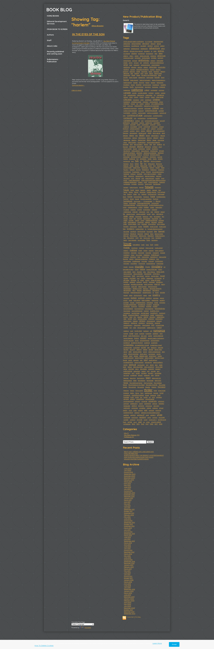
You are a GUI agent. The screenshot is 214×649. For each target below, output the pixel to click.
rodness (146, 331)
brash (133, 85)
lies (124, 238)
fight (150, 166)
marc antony (159, 250)
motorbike (159, 263)
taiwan (140, 375)
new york (160, 271)
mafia (156, 245)
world (145, 420)
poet (149, 295)
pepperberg (127, 288)
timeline (126, 393)
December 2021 (129, 612)
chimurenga (154, 102)
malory (125, 250)
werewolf (140, 415)
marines (133, 253)
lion (141, 238)
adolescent (144, 48)
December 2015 (129, 552)
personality (127, 290)
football (132, 170)
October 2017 (128, 578)
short (125, 354)
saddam (155, 333)
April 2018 (127, 584)
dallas (143, 131)
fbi (141, 163)
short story (143, 354)
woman (154, 417)
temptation (141, 380)
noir (133, 276)
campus (161, 90)
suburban (137, 371)
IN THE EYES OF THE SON (88, 34)
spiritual (132, 364)
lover (143, 245)
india (140, 207)
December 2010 (129, 496)
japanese (138, 216)
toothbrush (148, 393)
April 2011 (127, 502)
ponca (162, 298)
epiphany (153, 157)
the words (140, 387)
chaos (142, 97)
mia (157, 259)
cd (154, 95)
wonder (125, 420)
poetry (156, 295)
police (134, 297)
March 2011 (128, 500)
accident (143, 46)
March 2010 (128, 481)
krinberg (130, 229)
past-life (134, 286)
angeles (153, 58)
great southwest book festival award (153, 180)
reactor (139, 317)
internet (135, 212)
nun (138, 278)
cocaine (140, 108)
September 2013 (129, 533)
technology (140, 378)
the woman (132, 387)
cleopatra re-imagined (151, 106)
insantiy (133, 209)
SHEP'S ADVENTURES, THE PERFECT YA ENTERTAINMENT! (144, 455)
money (126, 263)
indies (152, 207)
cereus (125, 97)
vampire (147, 403)
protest (155, 306)
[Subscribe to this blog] (124, 618)
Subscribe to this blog (134, 617)
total (161, 393)
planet (125, 295)
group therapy (153, 182)
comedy (126, 113)
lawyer (161, 231)
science (126, 342)
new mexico (151, 272)
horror (126, 199)
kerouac (154, 222)
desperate (126, 140)
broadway (155, 85)
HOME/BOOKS (53, 16)
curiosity (160, 129)
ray (135, 317)
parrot (157, 284)
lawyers (126, 234)
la (145, 229)
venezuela (126, 406)
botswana (160, 82)
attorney (153, 67)
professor (126, 306)
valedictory (134, 403)
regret (130, 319)
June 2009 (128, 468)
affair (163, 48)
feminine (159, 164)
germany (126, 178)
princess (162, 302)
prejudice (150, 302)
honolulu (146, 197)
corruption (134, 123)
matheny (126, 255)
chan (131, 97)
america (153, 56)
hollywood (152, 194)
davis (131, 135)
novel (162, 276)
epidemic (145, 157)
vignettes (142, 408)
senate (151, 349)
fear (145, 164)
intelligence (127, 212)
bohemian (141, 77)
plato (130, 295)
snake (160, 356)
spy (147, 365)
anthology (143, 60)
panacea (152, 282)
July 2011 (127, 507)
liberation (150, 236)
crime (140, 127)
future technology (158, 172)
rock (131, 331)
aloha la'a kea (144, 56)
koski (146, 226)
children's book (136, 102)
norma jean (155, 276)
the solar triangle (151, 385)
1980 (151, 424)
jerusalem (157, 216)
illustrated (132, 203)
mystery (156, 266)
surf (133, 373)
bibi (132, 73)
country (126, 124)
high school (161, 192)
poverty (162, 300)
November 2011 (129, 513)
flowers (125, 170)
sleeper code (143, 356)
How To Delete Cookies (44, 645)
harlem (125, 187)
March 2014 (128, 535)
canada (127, 92)
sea (148, 347)
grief (145, 182)
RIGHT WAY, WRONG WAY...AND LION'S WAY (139, 452)
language (141, 231)
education (136, 151)
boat (159, 75)
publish (146, 311)
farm (131, 164)
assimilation (155, 65)
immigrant (155, 203)
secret (160, 347)
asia (130, 65)
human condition (146, 199)
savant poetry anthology (156, 338)
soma (130, 360)
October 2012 (128, 524)
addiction (126, 48)
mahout (141, 248)
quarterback (144, 315)
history (129, 194)
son (141, 360)
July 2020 (127, 606)
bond (162, 77)
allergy (125, 56)
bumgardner (139, 87)
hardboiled (156, 184)
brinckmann (147, 85)
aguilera (147, 51)
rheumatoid (146, 325)
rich (152, 325)
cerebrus (160, 95)
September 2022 (129, 613)
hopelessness (160, 197)
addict (162, 46)
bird (142, 73)
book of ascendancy (158, 80)
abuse (159, 43)
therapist (161, 387)
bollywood (150, 77)
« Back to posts (76, 90)
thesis (132, 390)
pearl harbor (142, 286)
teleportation (127, 380)
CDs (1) (126, 433)
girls (132, 178)
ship (163, 352)
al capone (126, 53)
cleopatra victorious (130, 108)
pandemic (159, 282)
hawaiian (158, 187)
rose (131, 333)
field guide (143, 166)
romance (159, 330)
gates (159, 174)
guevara (162, 182)
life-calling (130, 238)
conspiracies (152, 118)
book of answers (145, 80)
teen (148, 377)
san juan (144, 336)
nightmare (127, 276)
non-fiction (140, 276)
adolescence (135, 48)
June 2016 (127, 558)
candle (134, 93)
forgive (138, 170)
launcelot (150, 231)
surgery (150, 373)
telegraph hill (156, 378)
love (127, 243)
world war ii (153, 420)
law (155, 231)
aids (155, 51)
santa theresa (128, 338)
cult (148, 129)
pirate (162, 292)
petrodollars (147, 290)
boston (153, 82)
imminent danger (129, 205)
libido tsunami (160, 236)
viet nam (156, 406)
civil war (130, 106)
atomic (140, 67)
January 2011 (128, 498)
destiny (134, 140)
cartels (157, 93)
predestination (140, 302)
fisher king (136, 167)
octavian (158, 278)
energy (139, 155)
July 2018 (127, 587)
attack (146, 67)
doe (150, 144)
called (146, 90)
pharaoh (126, 292)
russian (148, 333)
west (147, 415)
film (154, 166)
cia (137, 104)
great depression (134, 180)
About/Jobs (52, 46)
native (142, 269)
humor (155, 199)
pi (153, 292)
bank (150, 71)
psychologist (149, 309)
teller (135, 380)
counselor (156, 123)
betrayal (126, 73)
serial (125, 352)
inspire (154, 209)
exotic (155, 159)
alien (161, 53)
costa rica (149, 123)
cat (124, 95)
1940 (142, 424)
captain (151, 93)
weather (126, 415)
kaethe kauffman (151, 220)
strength (151, 369)
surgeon (144, 373)
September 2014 (129, 541)
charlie (147, 97)
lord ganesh (132, 240)
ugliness (159, 397)
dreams (148, 147)
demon (134, 138)
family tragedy (156, 161)
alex (156, 53)
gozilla (157, 178)
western (153, 415)
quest (152, 315)
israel (148, 214)
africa (125, 51)
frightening (127, 172)
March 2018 (128, 582)
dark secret (156, 133)
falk (137, 161)
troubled (126, 397)
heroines (142, 192)
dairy (138, 131)
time (155, 390)
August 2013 (128, 532)
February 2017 (129, 567)
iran (148, 212)
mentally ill (154, 257)
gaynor (131, 176)
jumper (131, 220)
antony (153, 60)
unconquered (149, 399)
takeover (147, 375)
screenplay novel (142, 345)
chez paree (159, 97)
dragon (132, 146)
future (148, 172)
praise (132, 302)
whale (159, 415)
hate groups (134, 187)
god (142, 178)
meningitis (145, 257)
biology (136, 73)
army (131, 63)
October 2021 (128, 610)
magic (126, 247)
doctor (146, 144)
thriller (148, 390)
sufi (148, 371)
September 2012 (129, 522)
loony (125, 240)
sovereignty (128, 362)
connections (142, 118)
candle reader (142, 93)
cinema (147, 104)
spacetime (148, 362)
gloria (137, 178)
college (155, 108)
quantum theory (133, 315)
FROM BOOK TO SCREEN (57, 29)
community (157, 115)
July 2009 (127, 470)
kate (124, 222)
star (156, 365)
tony (141, 393)
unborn (132, 399)
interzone (142, 212)
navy (160, 269)
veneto (161, 403)
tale (152, 375)
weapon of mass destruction (150, 412)
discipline (161, 140)
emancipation (131, 155)
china (161, 102)
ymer (148, 422)
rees (124, 319)
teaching (133, 378)
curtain (132, 131)
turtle (137, 397)
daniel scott (142, 133)
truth (132, 397)
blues (138, 75)
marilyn (126, 252)
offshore (133, 280)
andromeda (146, 58)
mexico (152, 259)
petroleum (155, 290)
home (129, 196)
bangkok (144, 71)
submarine (127, 371)
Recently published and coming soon (55, 52)
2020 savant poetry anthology (133, 41)
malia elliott (159, 248)
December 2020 (129, 608)
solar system (149, 358)
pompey (156, 298)
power (126, 302)
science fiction (137, 342)
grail (162, 178)
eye (132, 161)
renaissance (151, 321)
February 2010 (129, 480)
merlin (131, 259)
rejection (151, 319)
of (163, 278)
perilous (145, 288)
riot (130, 327)
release (135, 321)
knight (125, 226)
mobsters (159, 261)
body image (133, 77)
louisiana (154, 240)
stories (131, 369)
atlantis (133, 67)
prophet (148, 306)
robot (159, 327)
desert (155, 138)
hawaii (149, 187)
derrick (149, 138)
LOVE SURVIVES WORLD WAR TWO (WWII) (138, 457)
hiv (139, 194)
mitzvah (151, 261)
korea (140, 226)
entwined (126, 157)
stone (125, 369)
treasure (153, 395)
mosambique (150, 263)
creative (126, 127)
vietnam (126, 408)
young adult (156, 422)
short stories (133, 354)
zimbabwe (126, 424)
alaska (134, 53)
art (141, 63)
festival (125, 166)
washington (128, 412)
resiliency (141, 323)
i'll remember (147, 201)
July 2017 (127, 574)
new (144, 272)
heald (137, 190)
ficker (132, 166)
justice (137, 220)
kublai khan (140, 229)
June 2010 (127, 487)
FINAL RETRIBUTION (131, 453)
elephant (139, 153)
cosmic (141, 123)
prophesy (141, 306)
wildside (126, 417)
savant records (128, 340)
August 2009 (128, 472)
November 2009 (129, 476)
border (135, 82)
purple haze (135, 313)
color (161, 108)
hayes (126, 190)
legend (146, 234)
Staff (49, 40)
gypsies (134, 184)
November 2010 (129, 494)
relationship (127, 321)
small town (152, 356)
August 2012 (128, 520)
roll (151, 331)
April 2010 (127, 483)
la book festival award (155, 229)
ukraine (126, 399)
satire (136, 338)
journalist (155, 218)
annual (134, 60)
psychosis (126, 311)
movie (125, 267)
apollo (125, 63)
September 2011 (129, 509)
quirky (125, 317)
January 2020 (129, 599)
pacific (145, 282)
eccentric (155, 149)
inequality (158, 207)
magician (134, 248)
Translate (88, 627)
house (137, 199)
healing (142, 190)
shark (145, 352)
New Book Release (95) (132, 435)
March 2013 (128, 528)
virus (130, 410)
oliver (142, 280)
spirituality (141, 365)
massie (162, 253)
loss (148, 240)
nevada (139, 272)
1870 (138, 424)
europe (160, 157)
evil (137, 159)
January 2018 (128, 580)
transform (126, 395)
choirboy (126, 104)
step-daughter (138, 367)
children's (126, 102)
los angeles (141, 240)
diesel (154, 140)
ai (151, 51)
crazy (159, 124)
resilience (134, 323)
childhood (148, 100)
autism (132, 69)
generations (139, 176)
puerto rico (154, 311)
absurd (153, 43)
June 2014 (127, 537)
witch (149, 417)
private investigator (129, 304)
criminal (147, 126)
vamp (141, 403)
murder (139, 266)
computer (128, 118)
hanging (141, 184)
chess (153, 97)
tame (157, 375)
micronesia (127, 261)
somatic (136, 360)
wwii (140, 422)
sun (158, 371)
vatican (154, 403)
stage (152, 365)
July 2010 (127, 489)
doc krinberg (138, 144)
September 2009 (129, 474)
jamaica (159, 214)
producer (156, 304)
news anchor (127, 274)
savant (143, 338)
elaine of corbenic (129, 153)
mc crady (139, 255)
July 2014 (127, 539)
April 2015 (127, 545)
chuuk (133, 104)
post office (136, 300)
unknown (161, 401)
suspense (133, 375)
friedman (161, 170)
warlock (151, 410)
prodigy (149, 304)
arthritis (146, 63)
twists (145, 397)
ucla (153, 397)
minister (144, 261)
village (149, 408)
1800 (133, 424)
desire (162, 138)
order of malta (155, 280)
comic (134, 113)
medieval (147, 255)
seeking (139, 349)
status (130, 367)
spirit (125, 365)
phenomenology (136, 292)
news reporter (138, 274)
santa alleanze (158, 336)
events (125, 159)
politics (149, 298)
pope (130, 300)
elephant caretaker (150, 153)
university (152, 401)
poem (145, 295)
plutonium (138, 295)
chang (136, 97)
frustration (135, 172)
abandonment (158, 41)
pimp (157, 292)
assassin (136, 65)
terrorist (158, 380)
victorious (149, 406)
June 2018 (127, 586)
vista (135, 410)
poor (125, 300)
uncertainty (140, 399)
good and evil (149, 178)
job (135, 218)
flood (162, 167)
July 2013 (127, 530)
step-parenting (149, 367)
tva (141, 397)
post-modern (146, 300)
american (161, 56)
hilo (124, 194)
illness (125, 203)
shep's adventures (154, 352)
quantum (154, 313)
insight (139, 209)
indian (146, 207)
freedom (145, 169)
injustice (126, 209)
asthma (126, 67)
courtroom (145, 124)
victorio (141, 406)
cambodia (154, 90)
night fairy (156, 274)
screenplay (128, 345)
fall (141, 161)
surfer (138, 373)
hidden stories (151, 192)
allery (131, 56)
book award (134, 80)
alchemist (141, 53)
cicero (142, 104)
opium (147, 280)
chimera (145, 102)
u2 (150, 397)
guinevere (126, 184)
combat (161, 111)
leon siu (126, 236)
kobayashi (133, 226)
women (162, 417)
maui (132, 255)
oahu (143, 278)
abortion (145, 43)
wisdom (142, 417)
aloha (136, 56)
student (157, 369)
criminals (154, 127)
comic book (142, 113)
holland (143, 194)
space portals (138, 362)
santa (150, 336)
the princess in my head (136, 385)
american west (128, 58)
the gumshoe (148, 383)
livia (152, 238)
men (138, 257)
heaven (154, 190)
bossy (147, 82)
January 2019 (129, 591)
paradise (126, 284)
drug (160, 147)
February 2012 (129, 515)
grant (125, 180)
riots (134, 327)
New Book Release (109, 41)
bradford (126, 85)
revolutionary (127, 325)
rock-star (138, 331)
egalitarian (154, 151)
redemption (160, 317)
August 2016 (128, 559)
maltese (133, 250)
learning (140, 234)
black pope (158, 73)
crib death (133, 127)
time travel (161, 390)
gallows (132, 174)
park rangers (148, 284)
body (125, 77)
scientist (147, 343)
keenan (147, 222)
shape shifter (137, 352)
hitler (135, 194)
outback (132, 282)
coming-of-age (134, 115)
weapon (137, 412)
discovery (132, 142)
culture (153, 129)
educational (145, 151)
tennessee (150, 380)
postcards (155, 300)
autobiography (142, 69)
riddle (125, 327)
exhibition (143, 159)
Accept (174, 644)
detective (141, 140)
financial (160, 166)
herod (125, 192)
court (138, 124)
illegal (158, 201)
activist (156, 46)
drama (140, 146)
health (149, 190)
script (143, 347)
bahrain (132, 71)
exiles (149, 159)
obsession (150, 278)
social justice (139, 358)
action (150, 46)
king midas (161, 224)
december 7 (155, 135)
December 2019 (129, 597)
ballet (138, 71)
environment (136, 157)
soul (145, 360)
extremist (126, 161)
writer (130, 422)
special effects (158, 362)
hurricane (137, 201)
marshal (148, 253)
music (147, 267)
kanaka (161, 220)
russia (141, 333)
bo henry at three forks (149, 75)
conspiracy (128, 120)
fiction (137, 166)
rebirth (146, 317)
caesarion (126, 90)
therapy (126, 390)
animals (160, 58)
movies (131, 267)
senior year (158, 349)
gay (125, 176)
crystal (143, 129)
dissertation (142, 142)
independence (132, 207)
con (135, 118)
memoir (126, 257)
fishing (152, 167)
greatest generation (130, 182)
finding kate (127, 167)
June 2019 (127, 595)
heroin (136, 192)
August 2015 (128, 550)
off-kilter (126, 280)
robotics (126, 331)
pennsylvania (152, 286)
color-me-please (130, 110)
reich (134, 319)
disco (125, 142)
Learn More (157, 643)
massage (156, 253)
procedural (141, 304)
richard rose (160, 325)
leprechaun (133, 236)
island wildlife (140, 214)
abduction (126, 43)
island (156, 212)
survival (126, 375)
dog (154, 144)
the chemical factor (136, 383)
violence (155, 408)
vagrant (126, 403)
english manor (155, 155)
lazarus (133, 234)
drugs (135, 149)
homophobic (138, 197)
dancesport (133, 133)
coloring (141, 111)
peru (133, 290)
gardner (139, 174)
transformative (138, 395)
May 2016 (127, 556)
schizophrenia (144, 340)
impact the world (142, 205)
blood (133, 75)
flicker (158, 167)
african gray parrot (136, 51)
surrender (158, 373)
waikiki (140, 410)
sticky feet (159, 367)
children (156, 99)
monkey (134, 263)
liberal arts (142, 236)
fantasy (126, 164)
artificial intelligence (157, 63)
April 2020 (127, 602)
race (130, 317)
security (132, 349)
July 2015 (127, 548)
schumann (155, 340)
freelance (153, 170)
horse (132, 199)
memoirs (133, 257)
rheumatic (137, 325)
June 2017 (127, 573)
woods (139, 419)
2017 (156, 424)
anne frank (127, 60)
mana (145, 250)
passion (126, 286)
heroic (131, 192)
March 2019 (128, 593)
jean (151, 216)
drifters (154, 147)
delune (162, 135)
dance (149, 131)
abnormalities (136, 43)
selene (145, 349)
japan (131, 216)
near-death (127, 272)
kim (139, 224)
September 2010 (129, 493)
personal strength (155, 288)
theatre (153, 387)
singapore (151, 354)
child (142, 100)
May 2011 (127, 504)
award (152, 69)
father (137, 164)
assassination (145, 65)
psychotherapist (137, 311)
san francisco (134, 336)
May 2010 (127, 485)
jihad (130, 218)
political (141, 298)
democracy (127, 138)
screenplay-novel (156, 345)
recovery (152, 317)
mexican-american (141, 259)
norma (147, 276)
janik (125, 216)
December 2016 (129, 563)
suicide (153, 371)
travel (147, 395)
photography (147, 292)
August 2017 (128, 576)
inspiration (146, 209)
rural (136, 333)
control (137, 121)
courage (132, 124)
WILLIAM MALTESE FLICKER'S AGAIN (136, 459)
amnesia (138, 58)
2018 (160, 424)
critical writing (135, 129)
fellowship (151, 164)
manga (151, 250)
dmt (131, 144)
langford (133, 231)
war (145, 410)
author (126, 69)
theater (147, 387)
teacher (126, 378)
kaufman (140, 222)
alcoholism (149, 53)
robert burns (151, 327)
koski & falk (154, 226)
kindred (144, 224)
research (126, 323)
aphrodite (160, 60)
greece (140, 182)
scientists (154, 343)
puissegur (126, 313)
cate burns (140, 95)
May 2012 (127, 517)
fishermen (144, 167)
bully (132, 87)
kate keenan (132, 222)
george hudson (150, 176)
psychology (160, 308)
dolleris (159, 144)
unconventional (128, 401)
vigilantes (134, 408)
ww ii (135, 422)
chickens (136, 100)
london (158, 238)
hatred (141, 187)
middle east (136, 261)
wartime (158, 410)
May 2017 (127, 571)
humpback (127, 201)
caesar (162, 87)
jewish (125, 218)
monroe (141, 263)
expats (160, 159)
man (140, 250)
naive (136, 269)
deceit (148, 135)
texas (125, 383)
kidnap (160, 222)
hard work (148, 184)
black (151, 73)
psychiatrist (128, 308)
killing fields (132, 224)
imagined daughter (143, 203)
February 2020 (129, 600)
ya (144, 422)
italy (153, 214)
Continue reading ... (78, 85)
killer (125, 224)
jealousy (145, 216)
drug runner (127, 149)
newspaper (147, 274)
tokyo (137, 393)
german (158, 176)
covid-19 (152, 124)
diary (149, 140)
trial (158, 395)
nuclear (133, 278)
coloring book (151, 110)
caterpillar (149, 95)
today (132, 393)
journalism (146, 218)
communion (148, 116)
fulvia (143, 172)
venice (134, 406)
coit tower (147, 108)
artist (125, 65)
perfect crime (137, 288)
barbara (156, 71)
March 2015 (128, 543)
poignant (126, 298)
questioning (159, 315)
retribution (149, 323)
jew (163, 216)
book (126, 79)
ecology (126, 151)
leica (151, 234)
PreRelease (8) (129, 437)
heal (132, 190)
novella (125, 278)
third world (139, 390)
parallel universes (137, 284)
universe (144, 401)
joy (160, 218)
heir (159, 190)
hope (152, 196)
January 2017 (128, 565)
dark (149, 133)
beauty (162, 71)
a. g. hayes (148, 41)
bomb (157, 77)
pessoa (139, 290)
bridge (138, 85)
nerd (133, 272)
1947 (147, 424)
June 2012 (127, 519)
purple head (145, 313)
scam (137, 340)
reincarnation (142, 319)
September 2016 (129, 561)
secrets (125, 349)
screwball (136, 347)
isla (152, 212)
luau (147, 245)
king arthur (152, 224)
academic (126, 46)
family (146, 161)
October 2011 (128, 511)
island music (130, 214)
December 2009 (129, 478)
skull (130, 356)
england (146, 155)
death (142, 135)
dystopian (141, 149)
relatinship (158, 319)
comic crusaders (152, 113)
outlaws (139, 282)
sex (130, 351)
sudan (143, 371)
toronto (155, 393)
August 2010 (128, 491)
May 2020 (127, 604)
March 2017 (128, 569)
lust (151, 244)
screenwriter (127, 347)
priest (156, 302)
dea (136, 135)
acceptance (135, 46)
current (125, 131)
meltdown (155, 255)
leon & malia (159, 234)
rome (125, 333)
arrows (136, 63)
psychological (139, 309)
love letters (136, 245)
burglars (148, 87)
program (134, 306)
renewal (159, 321)
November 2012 (129, 526)
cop (142, 121)
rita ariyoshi (141, 327)
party (163, 284)
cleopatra (138, 106)
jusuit (142, 220)
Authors (50, 35)
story (137, 369)
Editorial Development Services (57, 22)
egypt (161, 151)
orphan (125, 282)
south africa (153, 360)
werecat (133, 415)
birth (146, 73)
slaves (136, 356)
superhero (126, 373)
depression (142, 138)
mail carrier (149, 248)
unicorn (137, 401)
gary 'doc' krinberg (150, 174)
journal (139, 218)
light (136, 238)
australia (161, 67)
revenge (157, 323)
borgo (141, 82)
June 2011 (127, 506)
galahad (126, 174)
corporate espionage (151, 121)
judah (125, 220)
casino (163, 93)
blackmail (126, 75)
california (137, 89)
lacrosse (126, 231)
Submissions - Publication (53, 60)
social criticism (128, 358)
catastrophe (132, 95)
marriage (141, 253)
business (155, 87)
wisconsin (134, 417)
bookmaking (127, 82)
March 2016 (128, 554)
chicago (127, 99)
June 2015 (127, 546)
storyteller (143, 369)
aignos (161, 51)
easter (148, 149)
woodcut (132, 420)
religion (142, 321)
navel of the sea (151, 269)
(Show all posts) (98, 26)
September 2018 (129, 589)
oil (138, 280)
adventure (154, 48)
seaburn (154, 347)
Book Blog (59, 9)
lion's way (147, 238)
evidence (132, 159)
